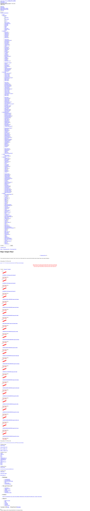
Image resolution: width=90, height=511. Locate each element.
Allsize (2, 454)
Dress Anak (6, 80)
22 (19, 262)
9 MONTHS (3, 461)
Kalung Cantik (7, 158)
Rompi (6, 30)
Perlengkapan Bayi (5, 112)
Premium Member (8, 490)
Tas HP (6, 50)
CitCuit (6, 195)
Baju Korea (6, 17)
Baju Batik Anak (7, 84)
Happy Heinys (7, 148)
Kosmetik (6, 160)
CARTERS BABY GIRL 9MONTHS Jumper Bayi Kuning (10, 363)
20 (17, 262)
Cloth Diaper (7, 141)
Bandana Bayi (7, 121)
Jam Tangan (7, 187)
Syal (5, 163)
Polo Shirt (6, 35)
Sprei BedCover (7, 185)
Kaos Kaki (6, 47)
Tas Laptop (6, 164)
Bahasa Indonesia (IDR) (4, 9)
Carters (6, 221)
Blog (5, 501)
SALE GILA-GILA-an (8, 0)
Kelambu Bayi (7, 132)
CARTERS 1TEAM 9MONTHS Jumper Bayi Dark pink (10, 355)
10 (6, 262)
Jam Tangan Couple (8, 191)
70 (1, 460)
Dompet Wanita (7, 166)
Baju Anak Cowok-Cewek (9, 103)
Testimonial (6, 487)
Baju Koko (6, 43)
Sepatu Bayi (7, 120)
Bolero (6, 26)
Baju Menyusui (31, 496)
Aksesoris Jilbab (7, 174)
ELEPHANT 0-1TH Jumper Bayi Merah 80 (8, 283)
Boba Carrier (7, 231)
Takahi (6, 236)
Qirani (6, 200)
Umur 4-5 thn (7, 74)
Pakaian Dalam (7, 29)
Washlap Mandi (7, 122)
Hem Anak (6, 94)
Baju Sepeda (7, 42)
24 (21, 262)
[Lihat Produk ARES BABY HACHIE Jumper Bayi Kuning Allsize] (2, 319)
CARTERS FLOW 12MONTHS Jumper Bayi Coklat (10, 331)
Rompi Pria (6, 37)
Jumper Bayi (3, 473)
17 (14, 262)
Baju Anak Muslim (8, 86)
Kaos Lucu (6, 28)
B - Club (6, 196)
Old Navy (6, 211)
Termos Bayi (7, 125)
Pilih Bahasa (2, 7)
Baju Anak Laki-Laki (8, 88)
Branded (3, 193)
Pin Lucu (6, 162)
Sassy (5, 230)
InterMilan (6, 58)
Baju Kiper (6, 71)
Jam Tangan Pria (7, 188)
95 (1, 464)
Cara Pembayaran (7, 480)
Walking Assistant (7, 140)
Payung (6, 180)
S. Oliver (6, 214)
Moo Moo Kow (7, 149)
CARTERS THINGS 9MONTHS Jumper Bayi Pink (9, 347)
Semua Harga (2, 445)
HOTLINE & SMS (3, 2)
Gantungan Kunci (7, 177)
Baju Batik (6, 24)
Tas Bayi (6, 131)
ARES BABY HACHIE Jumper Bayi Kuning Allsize (10, 323)
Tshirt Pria (6, 33)
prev (1, 262)
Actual (6, 202)
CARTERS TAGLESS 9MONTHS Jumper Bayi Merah (10, 307)
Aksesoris (6, 157)
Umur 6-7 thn (7, 75)
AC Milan (6, 52)
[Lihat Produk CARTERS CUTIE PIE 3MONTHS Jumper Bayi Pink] (2, 399)
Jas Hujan (6, 181)
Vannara (6, 197)
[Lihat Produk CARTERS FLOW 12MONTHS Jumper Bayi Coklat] (2, 327)
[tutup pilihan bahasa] (2, 10)
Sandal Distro (7, 48)
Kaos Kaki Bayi (7, 136)
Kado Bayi (6, 138)
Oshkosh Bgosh (7, 218)
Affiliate (6, 489)
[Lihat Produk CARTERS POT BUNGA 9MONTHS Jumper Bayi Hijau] (2, 335)
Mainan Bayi (7, 129)
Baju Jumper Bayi (8, 116)
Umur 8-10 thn (7, 76)
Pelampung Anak (7, 109)
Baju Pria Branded (8, 205)
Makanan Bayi (7, 135)
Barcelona (6, 55)
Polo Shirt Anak (7, 98)
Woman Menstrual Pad (8, 153)
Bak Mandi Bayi (7, 124)
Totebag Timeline (7, 488)
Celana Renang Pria (8, 40)
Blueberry (6, 143)
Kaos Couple (7, 155)
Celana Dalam (7, 87)
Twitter (6, 502)
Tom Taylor (6, 208)
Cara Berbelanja (7, 479)
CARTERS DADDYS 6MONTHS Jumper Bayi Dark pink (10, 387)
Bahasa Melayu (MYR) (4, 8)
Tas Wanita (6, 165)
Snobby (6, 228)
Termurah (5, 269)
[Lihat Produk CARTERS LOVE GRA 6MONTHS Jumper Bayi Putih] (2, 391)
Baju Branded (7, 496)
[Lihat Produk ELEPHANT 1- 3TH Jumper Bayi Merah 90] (2, 271)
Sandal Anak (7, 173)
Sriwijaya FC (7, 64)
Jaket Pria (6, 36)
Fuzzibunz (6, 145)
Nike (5, 223)
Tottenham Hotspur (8, 68)
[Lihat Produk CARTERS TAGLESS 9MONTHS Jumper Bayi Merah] (2, 303)
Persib (6, 67)
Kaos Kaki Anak (7, 110)
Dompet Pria (7, 46)
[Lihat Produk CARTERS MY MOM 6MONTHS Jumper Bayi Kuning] (2, 375)
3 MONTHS (3, 458)
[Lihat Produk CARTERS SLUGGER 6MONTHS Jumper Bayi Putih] (2, 311)
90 (1, 463)
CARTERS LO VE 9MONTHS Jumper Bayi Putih (9, 371)
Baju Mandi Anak (7, 105)
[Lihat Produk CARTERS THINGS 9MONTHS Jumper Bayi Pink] (2, 343)
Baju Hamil (27, 496)
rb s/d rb (3, 448)
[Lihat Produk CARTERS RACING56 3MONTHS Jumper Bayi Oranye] (2, 432)
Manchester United (8, 62)
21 (18, 262)
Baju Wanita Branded (8, 194)
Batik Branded (7, 22)
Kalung (3, 496)
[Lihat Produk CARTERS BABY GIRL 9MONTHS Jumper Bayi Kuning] (2, 359)
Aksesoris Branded (8, 240)
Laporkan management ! (4, 12)
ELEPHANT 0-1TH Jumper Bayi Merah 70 (8, 291)
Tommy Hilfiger (7, 210)
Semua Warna (2, 467)
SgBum (6, 151)
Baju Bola (6, 51)
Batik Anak (6, 79)
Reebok (6, 242)
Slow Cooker (7, 133)
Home (3, 14)
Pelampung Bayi (7, 134)
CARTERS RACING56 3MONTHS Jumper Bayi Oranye (10, 436)
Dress (5, 27)
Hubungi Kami (7, 505)
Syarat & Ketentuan (8, 483)
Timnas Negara (7, 70)
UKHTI (6, 201)
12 (8, 262)
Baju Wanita (4, 15)
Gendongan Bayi (7, 117)
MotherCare (7, 237)
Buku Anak (6, 108)
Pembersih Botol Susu (8, 115)
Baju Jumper (3, 475)
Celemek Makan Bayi (8, 126)
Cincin (6, 169)
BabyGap (6, 217)
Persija (6, 63)
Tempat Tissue (7, 176)
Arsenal (6, 53)
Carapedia (6, 504)
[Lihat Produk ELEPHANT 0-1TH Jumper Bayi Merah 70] (2, 287)
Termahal (9, 269)
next (22, 262)
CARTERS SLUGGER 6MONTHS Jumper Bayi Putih (10, 315)
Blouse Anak (7, 78)
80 (1, 462)
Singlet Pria (6, 34)
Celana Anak (7, 83)
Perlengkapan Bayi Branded (9, 227)
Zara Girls (6, 225)
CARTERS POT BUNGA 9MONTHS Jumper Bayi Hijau (10, 339)
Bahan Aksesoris (7, 192)
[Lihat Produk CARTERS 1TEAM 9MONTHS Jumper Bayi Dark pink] (2, 351)
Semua (1, 453)
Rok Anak (6, 82)
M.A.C (6, 241)
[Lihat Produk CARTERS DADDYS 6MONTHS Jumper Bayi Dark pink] (2, 383)
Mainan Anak (7, 183)
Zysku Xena (7, 243)
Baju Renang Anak (8, 85)
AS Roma (6, 54)
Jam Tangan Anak (8, 190)
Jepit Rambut (7, 179)
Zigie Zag (6, 152)
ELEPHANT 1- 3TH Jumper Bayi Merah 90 (9, 275)
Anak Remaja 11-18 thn (8, 93)
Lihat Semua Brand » (8, 204)
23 (20, 262)
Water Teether (7, 119)
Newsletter (6, 491)
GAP (5, 209)
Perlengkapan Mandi (8, 139)
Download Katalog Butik (9, 481)
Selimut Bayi (7, 130)
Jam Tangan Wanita (8, 189)
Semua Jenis (2, 471)
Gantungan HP (7, 186)
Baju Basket (7, 41)
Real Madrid (7, 65)
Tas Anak (6, 104)
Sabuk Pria (6, 49)
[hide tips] (2, 6)
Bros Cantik (7, 159)
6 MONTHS (3, 459)
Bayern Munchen (7, 56)
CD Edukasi (7, 107)
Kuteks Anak (7, 111)
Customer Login (3, 247)
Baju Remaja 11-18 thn (8, 77)
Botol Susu (6, 118)
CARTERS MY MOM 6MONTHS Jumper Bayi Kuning (10, 379)
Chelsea (6, 57)
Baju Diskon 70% (7, 23)
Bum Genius (7, 144)
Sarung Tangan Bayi (8, 137)
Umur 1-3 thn (7, 73)
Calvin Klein (7, 207)
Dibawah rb (3, 447)
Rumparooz (6, 150)
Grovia (6, 146)
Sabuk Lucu (7, 168)
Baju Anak (4, 72)
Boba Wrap (6, 232)
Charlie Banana (7, 234)
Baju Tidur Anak (7, 106)
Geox (5, 224)
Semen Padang (7, 66)
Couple (3, 154)
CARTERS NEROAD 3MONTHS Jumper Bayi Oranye (10, 428)
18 (15, 262)
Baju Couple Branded (8, 239)
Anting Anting (7, 161)
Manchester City (7, 60)
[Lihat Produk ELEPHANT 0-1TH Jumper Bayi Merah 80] (2, 279)
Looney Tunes (7, 213)
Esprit (6, 203)
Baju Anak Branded (8, 216)
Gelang (6, 167)
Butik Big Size (22, 496)
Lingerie (6, 20)
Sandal (6, 171)
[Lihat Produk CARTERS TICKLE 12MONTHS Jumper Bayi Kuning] (2, 295)
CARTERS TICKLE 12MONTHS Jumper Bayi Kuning (10, 299)
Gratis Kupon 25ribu (8, 492)
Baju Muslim (7, 19)
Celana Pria (6, 39)
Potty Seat (6, 123)
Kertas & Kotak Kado (8, 178)
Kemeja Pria (7, 32)
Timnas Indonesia (7, 69)
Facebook (6, 503)
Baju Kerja (6, 25)
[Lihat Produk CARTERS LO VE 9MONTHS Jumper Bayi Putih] (2, 367)
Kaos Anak (6, 97)
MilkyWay (6, 199)
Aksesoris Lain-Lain (8, 182)
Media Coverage (7, 500)
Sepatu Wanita (7, 175)
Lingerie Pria (7, 44)
